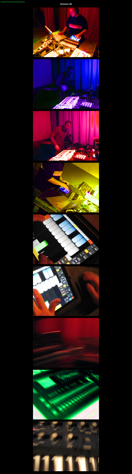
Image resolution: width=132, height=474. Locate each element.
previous (16, 1)
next (22, 1)
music (9, 1)
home (3, 1)
